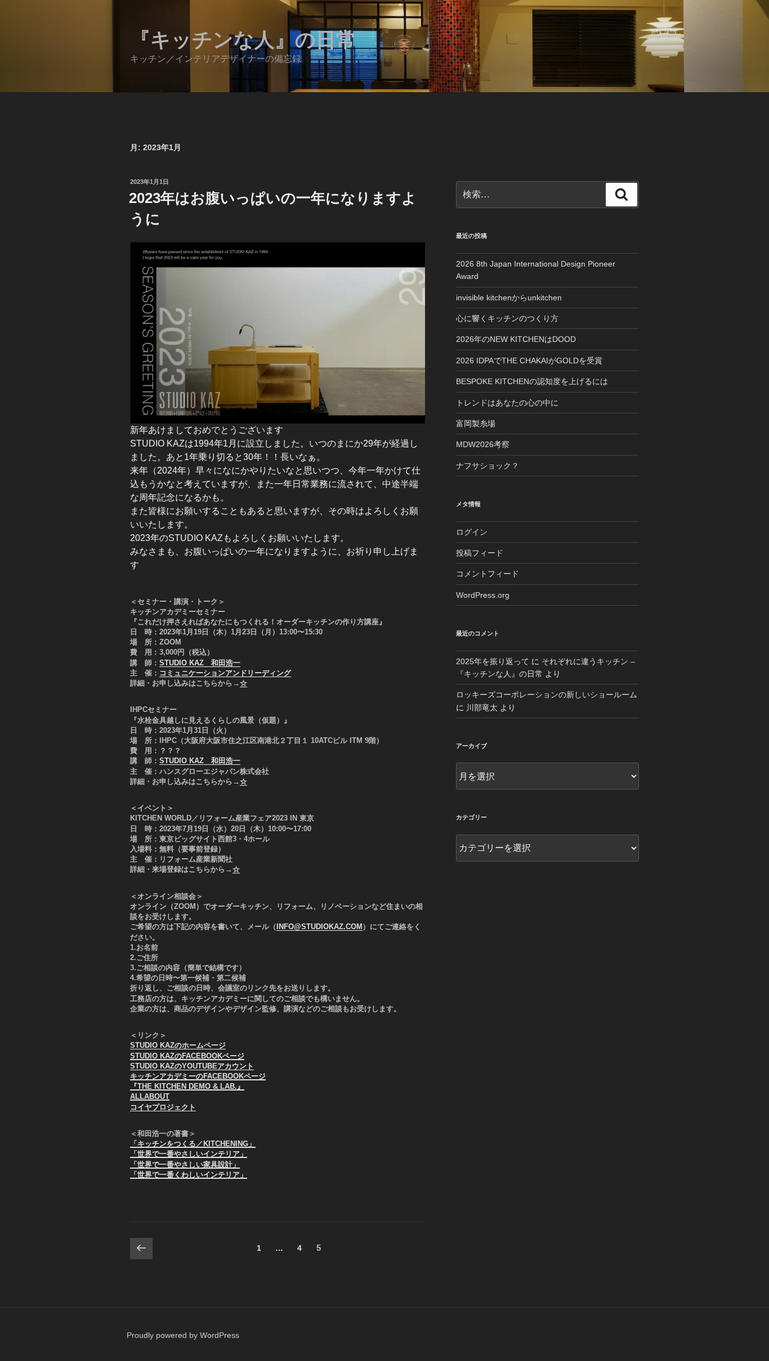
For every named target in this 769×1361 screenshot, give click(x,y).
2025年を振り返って (492, 661)
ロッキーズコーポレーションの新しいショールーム (546, 694)
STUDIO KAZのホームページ (178, 1045)
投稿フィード (479, 552)
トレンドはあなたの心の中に (507, 402)
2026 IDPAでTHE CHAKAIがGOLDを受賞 (529, 360)
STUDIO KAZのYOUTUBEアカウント (192, 1066)
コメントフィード (487, 573)
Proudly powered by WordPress (183, 1335)
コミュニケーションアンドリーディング (225, 673)
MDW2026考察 (482, 444)
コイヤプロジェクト (163, 1107)
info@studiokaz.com (319, 926)
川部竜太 (482, 707)
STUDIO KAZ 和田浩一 (199, 663)
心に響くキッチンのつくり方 (507, 318)
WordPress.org (482, 595)
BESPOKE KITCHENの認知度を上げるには (532, 381)
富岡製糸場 (475, 423)
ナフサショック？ (487, 465)
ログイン (472, 532)
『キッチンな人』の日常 (243, 39)
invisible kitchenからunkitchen (509, 297)
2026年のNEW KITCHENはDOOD (516, 339)
